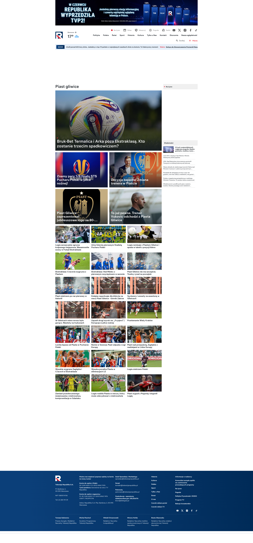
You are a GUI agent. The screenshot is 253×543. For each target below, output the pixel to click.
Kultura (141, 35)
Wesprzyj (142, 30)
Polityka (96, 35)
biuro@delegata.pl (122, 501)
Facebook (190, 30)
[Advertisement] (108, 66)
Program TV (179, 500)
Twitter (179, 30)
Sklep (129, 30)
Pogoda (156, 30)
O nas (153, 499)
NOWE (60, 47)
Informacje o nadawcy (183, 477)
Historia (131, 35)
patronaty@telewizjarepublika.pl (127, 492)
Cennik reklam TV (158, 507)
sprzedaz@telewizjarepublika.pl (127, 479)
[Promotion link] (126, 12)
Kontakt (163, 35)
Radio (168, 30)
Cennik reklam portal (159, 503)
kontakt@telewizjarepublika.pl (126, 485)
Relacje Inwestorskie (183, 504)
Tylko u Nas (152, 35)
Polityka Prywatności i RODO (186, 496)
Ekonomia (174, 35)
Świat (114, 35)
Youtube (174, 30)
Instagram (185, 30)
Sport (122, 35)
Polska (106, 35)
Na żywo (117, 30)
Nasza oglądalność (189, 35)
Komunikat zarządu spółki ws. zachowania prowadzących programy (185, 482)
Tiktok (196, 30)
